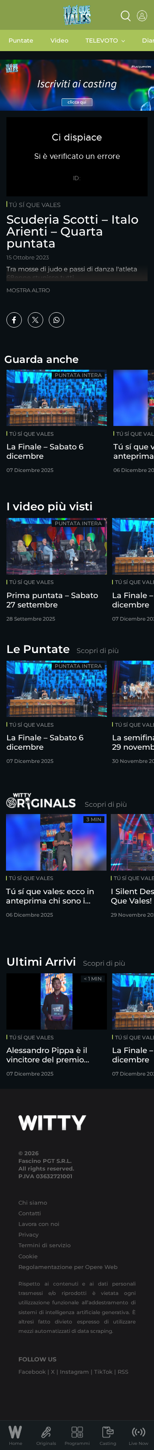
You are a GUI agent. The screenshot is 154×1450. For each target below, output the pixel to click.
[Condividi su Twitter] (35, 320)
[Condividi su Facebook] (14, 320)
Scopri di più (98, 651)
